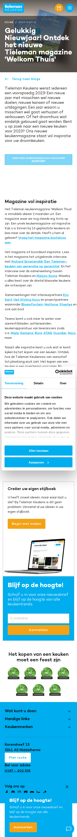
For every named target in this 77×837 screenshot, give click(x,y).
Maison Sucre (47, 276)
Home (9, 22)
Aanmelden (23, 827)
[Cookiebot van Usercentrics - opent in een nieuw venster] (55, 372)
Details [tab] (38, 383)
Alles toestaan (38, 450)
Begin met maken (26, 524)
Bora (38, 333)
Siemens (26, 333)
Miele (15, 333)
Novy (72, 333)
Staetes (66, 304)
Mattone (51, 304)
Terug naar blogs (26, 79)
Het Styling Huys (27, 299)
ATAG (47, 333)
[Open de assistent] (68, 828)
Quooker (60, 333)
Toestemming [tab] (14, 383)
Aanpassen (36, 462)
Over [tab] (63, 383)
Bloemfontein (32, 304)
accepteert (39, 161)
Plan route (18, 757)
